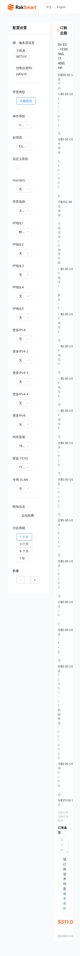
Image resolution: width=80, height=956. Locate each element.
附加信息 (19, 506)
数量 (16, 571)
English (61, 7)
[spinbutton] (27, 579)
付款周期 (19, 528)
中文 (49, 7)
